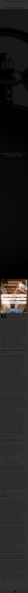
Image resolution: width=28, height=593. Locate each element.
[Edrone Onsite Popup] (14, 296)
